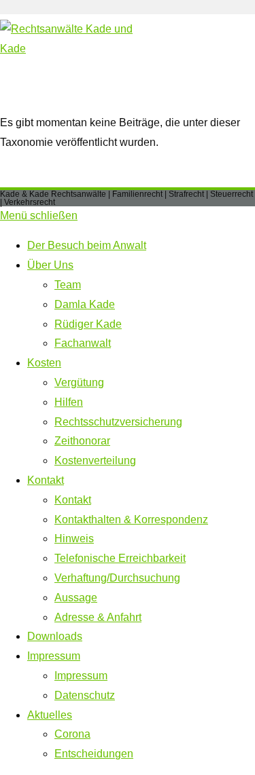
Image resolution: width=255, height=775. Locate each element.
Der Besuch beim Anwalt (86, 245)
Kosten (44, 362)
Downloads (54, 636)
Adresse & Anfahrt (97, 617)
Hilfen (68, 402)
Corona (72, 734)
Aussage (75, 597)
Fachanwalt (82, 343)
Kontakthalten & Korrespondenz (131, 519)
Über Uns (50, 265)
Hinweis (74, 538)
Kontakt (45, 480)
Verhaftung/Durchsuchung (117, 578)
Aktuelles (49, 715)
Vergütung (79, 382)
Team (67, 284)
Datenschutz (84, 695)
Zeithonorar (82, 441)
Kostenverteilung (95, 460)
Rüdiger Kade (88, 324)
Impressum (53, 656)
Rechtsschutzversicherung (118, 422)
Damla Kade (84, 304)
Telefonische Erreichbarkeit (120, 558)
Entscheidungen (93, 753)
